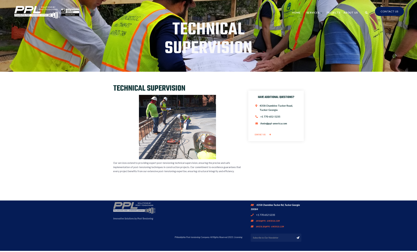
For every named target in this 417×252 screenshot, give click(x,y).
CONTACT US (389, 11)
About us (351, 12)
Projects (333, 12)
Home (297, 12)
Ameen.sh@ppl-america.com (267, 227)
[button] (315, 12)
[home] (46, 12)
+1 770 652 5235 (265, 214)
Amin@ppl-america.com (265, 221)
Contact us (263, 134)
